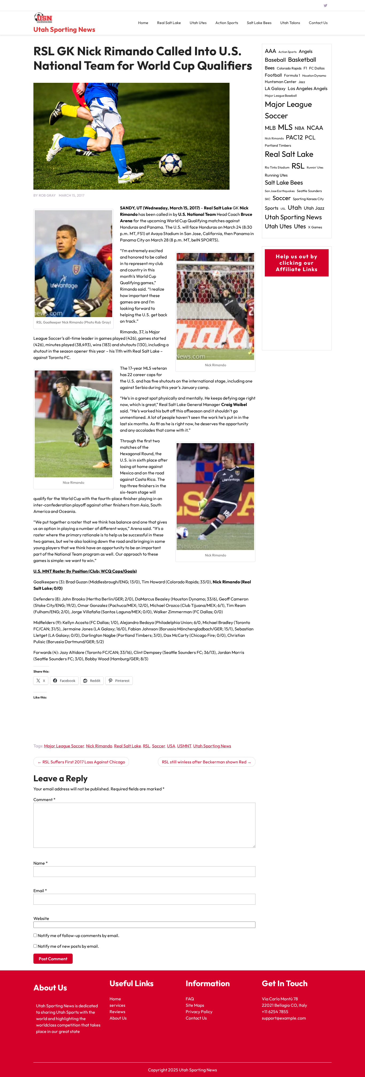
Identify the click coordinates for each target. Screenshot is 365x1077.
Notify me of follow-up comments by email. (78, 935)
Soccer (158, 745)
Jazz (301, 82)
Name (40, 863)
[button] (73, 263)
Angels (305, 51)
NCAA (315, 127)
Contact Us (318, 22)
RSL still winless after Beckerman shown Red (204, 761)
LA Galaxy (275, 88)
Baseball (275, 59)
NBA (300, 128)
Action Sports (226, 22)
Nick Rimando (99, 745)
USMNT (184, 745)
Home (143, 22)
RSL (146, 745)
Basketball (302, 59)
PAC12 (294, 137)
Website (41, 918)
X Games (315, 227)
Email (40, 890)
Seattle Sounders (309, 191)
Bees (270, 68)
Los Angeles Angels (307, 88)
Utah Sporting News (64, 29)
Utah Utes (198, 22)
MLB (270, 127)
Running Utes (276, 175)
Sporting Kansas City (308, 199)
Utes (300, 226)
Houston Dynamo (314, 75)
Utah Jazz (314, 208)
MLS (285, 127)
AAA (270, 50)
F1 (305, 68)
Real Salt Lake (169, 22)
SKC (267, 199)
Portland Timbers (278, 145)
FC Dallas (317, 68)
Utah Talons (290, 22)
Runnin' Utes (315, 167)
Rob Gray (47, 195)
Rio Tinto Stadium (277, 167)
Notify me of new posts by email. (68, 946)
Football (273, 75)
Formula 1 (292, 75)
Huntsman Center (280, 81)
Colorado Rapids (289, 68)
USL (283, 208)
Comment (44, 799)
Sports (271, 208)
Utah (295, 207)
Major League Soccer (64, 745)
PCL (310, 137)
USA (171, 745)
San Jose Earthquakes (280, 191)
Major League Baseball (281, 95)
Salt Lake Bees (259, 22)
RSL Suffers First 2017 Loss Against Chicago (83, 761)
